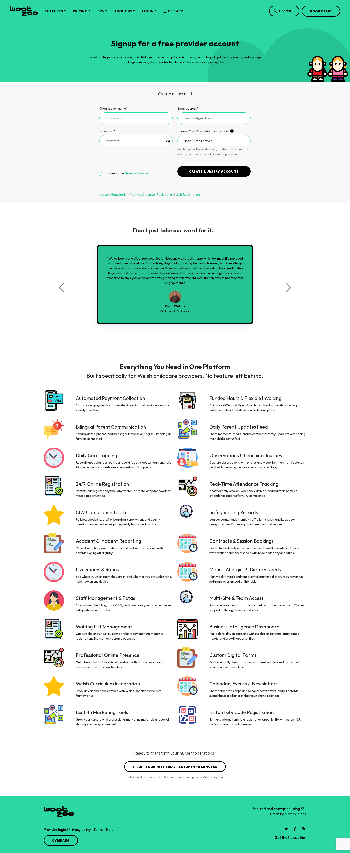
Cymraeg (60, 840)
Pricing (80, 11)
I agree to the (126, 173)
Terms (98, 829)
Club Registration (188, 194)
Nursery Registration (113, 194)
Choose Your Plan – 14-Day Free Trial (203, 131)
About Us (123, 11)
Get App (175, 11)
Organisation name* (113, 108)
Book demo (321, 11)
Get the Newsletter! (290, 837)
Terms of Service (136, 173)
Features (54, 11)
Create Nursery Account (214, 171)
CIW (101, 11)
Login (148, 11)
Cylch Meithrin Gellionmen (175, 311)
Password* (107, 131)
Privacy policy (80, 829)
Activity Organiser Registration (152, 194)
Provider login (55, 829)
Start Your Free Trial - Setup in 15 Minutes (175, 766)
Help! (110, 829)
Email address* (187, 108)
